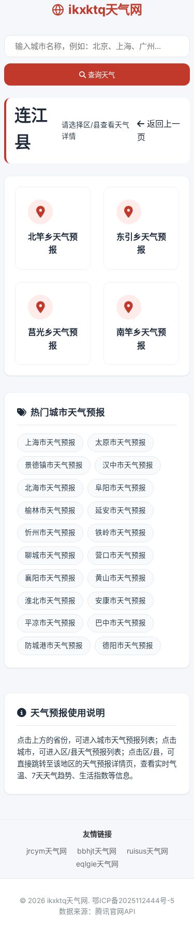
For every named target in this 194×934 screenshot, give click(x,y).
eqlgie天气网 (97, 863)
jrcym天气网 (46, 850)
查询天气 (100, 75)
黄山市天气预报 (120, 578)
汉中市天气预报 (127, 465)
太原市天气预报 (120, 442)
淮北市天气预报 (50, 600)
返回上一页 (158, 130)
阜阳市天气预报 (120, 487)
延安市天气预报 (120, 510)
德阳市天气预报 (127, 645)
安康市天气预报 (120, 600)
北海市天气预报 (50, 487)
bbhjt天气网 (96, 850)
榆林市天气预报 (50, 510)
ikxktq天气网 (105, 9)
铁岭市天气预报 (120, 532)
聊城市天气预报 (50, 555)
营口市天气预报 (120, 555)
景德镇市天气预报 (54, 465)
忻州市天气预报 (50, 532)
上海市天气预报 (50, 442)
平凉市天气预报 (50, 623)
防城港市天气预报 (54, 645)
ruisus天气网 (147, 850)
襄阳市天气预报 (50, 578)
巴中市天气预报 (120, 623)
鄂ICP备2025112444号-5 (133, 900)
